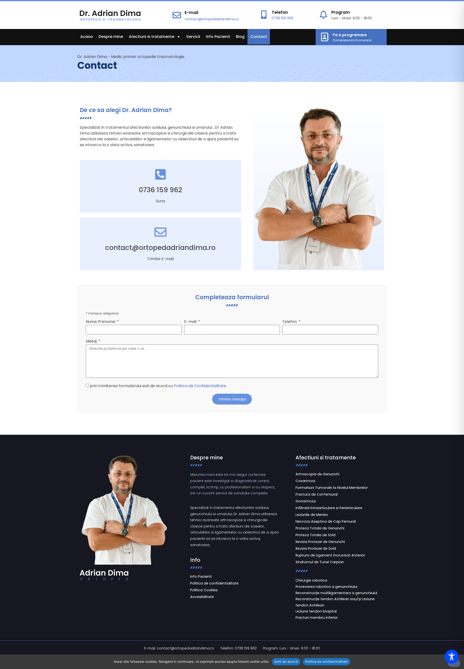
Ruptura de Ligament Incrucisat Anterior (330, 555)
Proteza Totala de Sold (315, 535)
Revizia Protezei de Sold (316, 548)
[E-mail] (177, 15)
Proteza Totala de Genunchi (320, 528)
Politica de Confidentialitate (200, 386)
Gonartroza (306, 501)
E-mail (191, 12)
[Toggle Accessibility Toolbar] (451, 656)
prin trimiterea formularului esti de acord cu (158, 386)
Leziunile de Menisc (312, 514)
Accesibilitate (202, 596)
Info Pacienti (218, 36)
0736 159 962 (282, 18)
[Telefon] (264, 14)
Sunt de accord (286, 661)
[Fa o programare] (324, 37)
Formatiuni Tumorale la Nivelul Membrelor (332, 487)
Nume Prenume (101, 322)
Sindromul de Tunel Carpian (320, 562)
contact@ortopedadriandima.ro (212, 19)
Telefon (280, 12)
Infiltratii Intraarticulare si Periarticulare (329, 507)
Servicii (193, 36)
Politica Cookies (204, 590)
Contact (258, 36)
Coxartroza (305, 480)
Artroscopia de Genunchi (317, 474)
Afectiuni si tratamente (151, 36)
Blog (240, 36)
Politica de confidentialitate (214, 583)
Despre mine (111, 36)
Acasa (86, 36)
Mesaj (92, 341)
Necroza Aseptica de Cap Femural (326, 521)
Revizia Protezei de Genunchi (320, 541)
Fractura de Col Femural (317, 494)
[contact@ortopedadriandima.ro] (160, 232)
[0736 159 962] (160, 174)
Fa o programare (350, 35)
